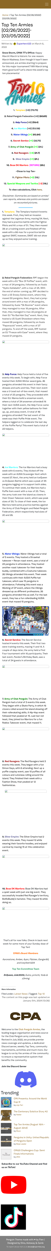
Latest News (20, 994)
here (39, 190)
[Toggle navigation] (46, 4)
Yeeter (19, 1115)
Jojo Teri (19, 1105)
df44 (18, 1157)
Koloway (30, 1243)
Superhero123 (24, 44)
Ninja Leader (21, 1144)
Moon (18, 1131)
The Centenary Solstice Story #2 (31, 1112)
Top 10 (41, 994)
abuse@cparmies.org (36, 1247)
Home (5, 15)
